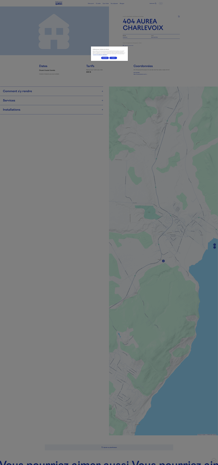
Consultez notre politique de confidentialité (100, 54)
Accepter (113, 57)
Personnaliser (105, 57)
